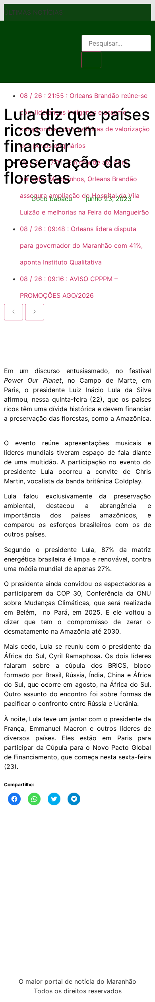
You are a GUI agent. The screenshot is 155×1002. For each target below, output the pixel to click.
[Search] (91, 60)
